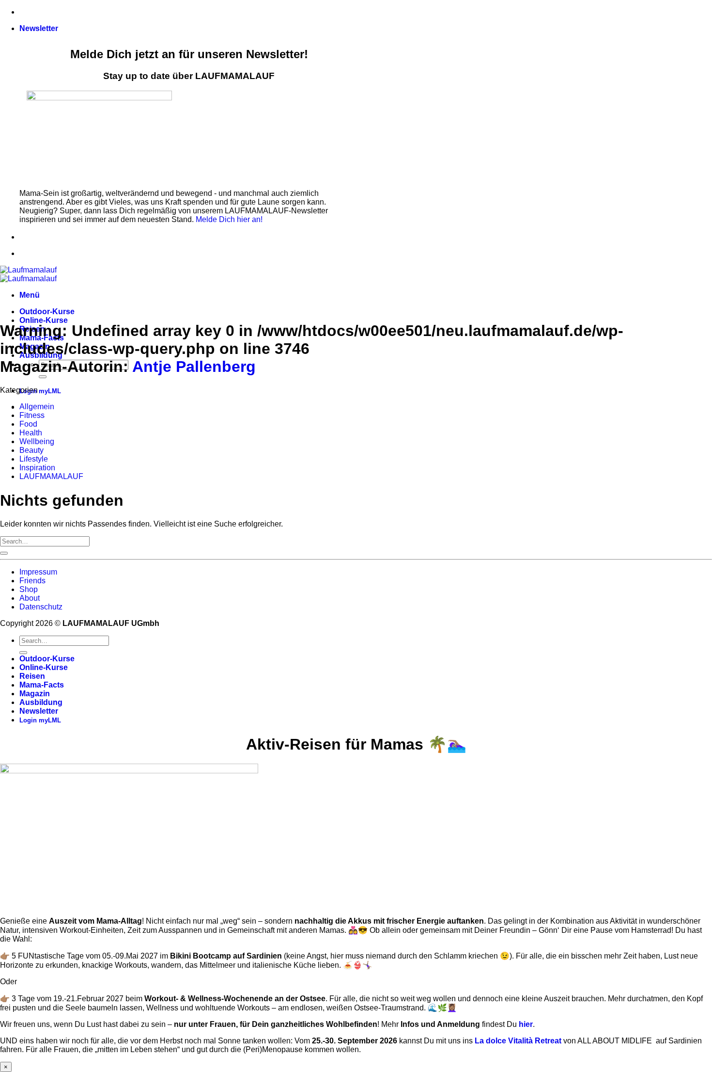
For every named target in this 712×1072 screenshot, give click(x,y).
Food (28, 424)
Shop (28, 589)
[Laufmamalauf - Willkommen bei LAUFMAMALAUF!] (28, 274)
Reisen (32, 676)
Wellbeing (36, 441)
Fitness (32, 415)
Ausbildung (40, 702)
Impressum (38, 572)
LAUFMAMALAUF (51, 476)
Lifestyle (33, 459)
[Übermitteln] (42, 376)
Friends (32, 580)
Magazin (34, 693)
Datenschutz (40, 607)
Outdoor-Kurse (47, 311)
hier (526, 1024)
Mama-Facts (41, 685)
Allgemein (36, 406)
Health (30, 433)
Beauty (31, 450)
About (29, 598)
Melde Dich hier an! (229, 219)
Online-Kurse (43, 320)
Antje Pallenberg (194, 366)
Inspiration (37, 468)
